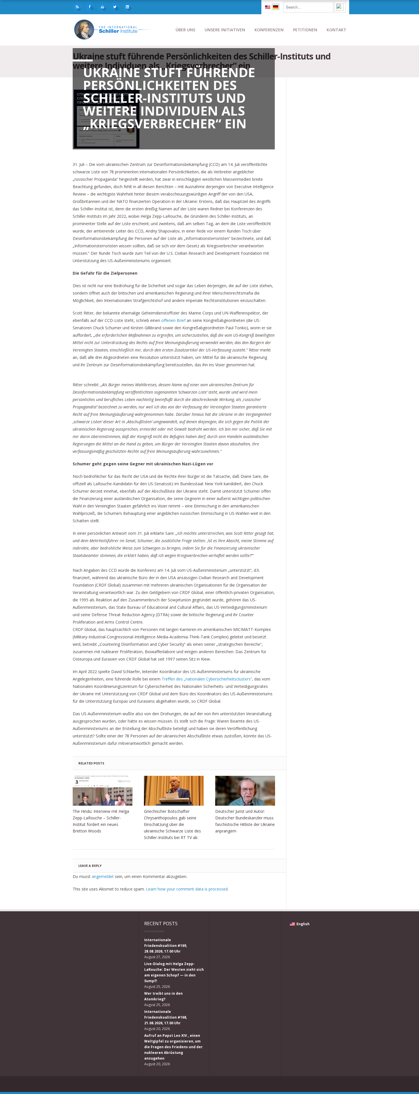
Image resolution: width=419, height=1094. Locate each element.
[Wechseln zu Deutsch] (276, 6)
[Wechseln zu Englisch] (268, 6)
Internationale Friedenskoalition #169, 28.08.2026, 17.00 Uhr (165, 945)
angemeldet (103, 876)
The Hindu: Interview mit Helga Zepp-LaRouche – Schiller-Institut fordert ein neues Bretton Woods (101, 821)
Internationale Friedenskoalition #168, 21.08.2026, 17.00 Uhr (165, 1017)
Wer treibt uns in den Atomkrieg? (163, 996)
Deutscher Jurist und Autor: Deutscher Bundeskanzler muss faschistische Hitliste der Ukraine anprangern (245, 821)
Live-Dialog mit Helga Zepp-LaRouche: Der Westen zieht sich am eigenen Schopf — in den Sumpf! (174, 972)
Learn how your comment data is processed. (187, 889)
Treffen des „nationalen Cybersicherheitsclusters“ (207, 679)
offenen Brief (173, 320)
